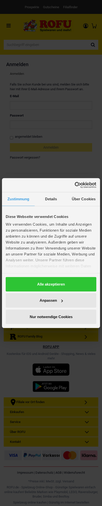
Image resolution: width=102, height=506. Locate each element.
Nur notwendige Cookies (51, 316)
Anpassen (48, 300)
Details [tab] (51, 199)
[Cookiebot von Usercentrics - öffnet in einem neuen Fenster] (74, 185)
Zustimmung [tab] (18, 199)
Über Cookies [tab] (84, 199)
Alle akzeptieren (51, 284)
